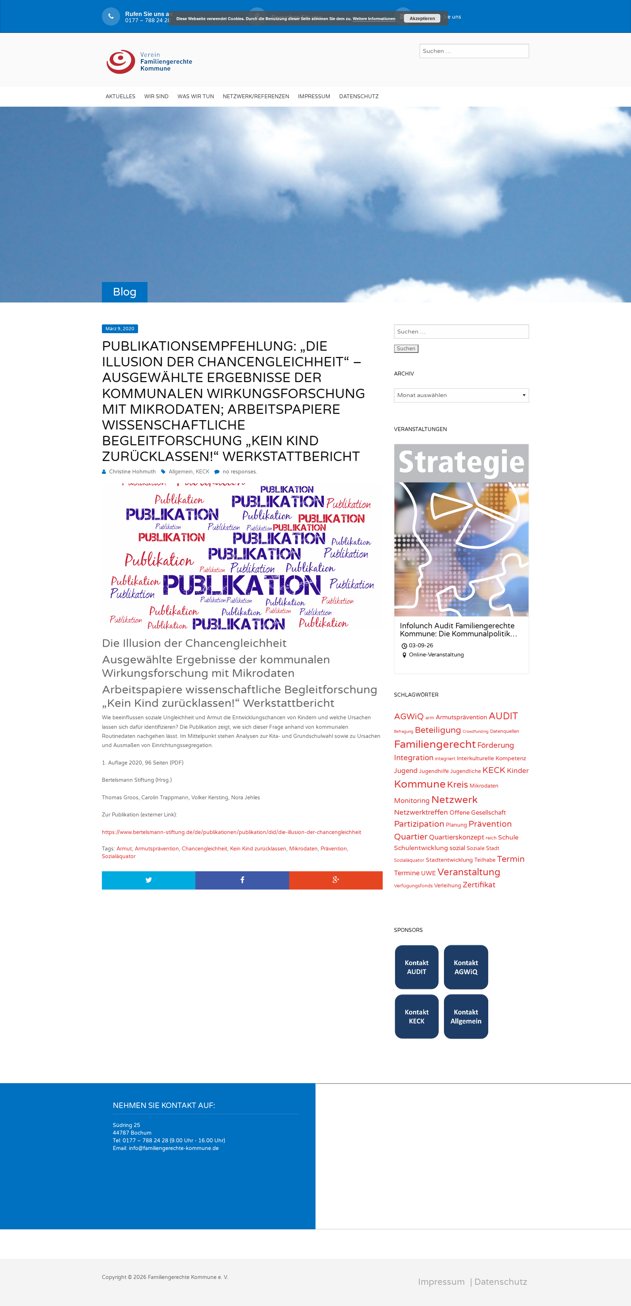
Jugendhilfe (434, 771)
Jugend (406, 771)
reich (491, 838)
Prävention (334, 849)
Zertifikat (479, 885)
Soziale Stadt (483, 848)
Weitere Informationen (374, 18)
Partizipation (419, 824)
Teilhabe (485, 860)
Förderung (495, 745)
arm (429, 718)
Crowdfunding (476, 731)
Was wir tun (195, 97)
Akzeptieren (422, 18)
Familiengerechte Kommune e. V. (188, 1277)
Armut (124, 849)
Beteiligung (438, 730)
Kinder (518, 770)
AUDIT (503, 716)
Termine (407, 873)
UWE (428, 873)
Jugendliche (465, 771)
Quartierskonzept (456, 837)
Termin (511, 859)
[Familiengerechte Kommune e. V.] (150, 59)
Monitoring (412, 801)
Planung (456, 825)
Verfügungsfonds (413, 886)
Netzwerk (454, 800)
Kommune (419, 784)
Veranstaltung (468, 872)
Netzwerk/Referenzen (256, 97)
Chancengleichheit (204, 849)
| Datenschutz (498, 1282)
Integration (413, 757)
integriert (445, 759)
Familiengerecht (435, 744)
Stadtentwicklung (449, 860)
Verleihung (447, 886)
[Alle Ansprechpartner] (466, 1035)
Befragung (403, 731)
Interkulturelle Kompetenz (491, 758)
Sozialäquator (118, 856)
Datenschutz (359, 97)
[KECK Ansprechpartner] (417, 1035)
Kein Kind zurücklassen (258, 849)
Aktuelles (120, 97)
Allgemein (181, 472)
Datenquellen (504, 731)
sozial (457, 848)
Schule (508, 837)
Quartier (411, 836)
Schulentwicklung (421, 848)
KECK (202, 472)
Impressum (314, 97)
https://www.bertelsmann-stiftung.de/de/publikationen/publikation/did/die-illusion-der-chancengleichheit (231, 832)
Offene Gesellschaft (478, 812)
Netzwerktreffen (421, 812)
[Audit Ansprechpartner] (417, 986)
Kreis (457, 784)
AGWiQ (409, 717)
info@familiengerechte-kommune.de (174, 1148)
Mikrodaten (303, 849)
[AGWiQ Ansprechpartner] (466, 986)
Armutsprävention (157, 849)
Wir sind (156, 97)
